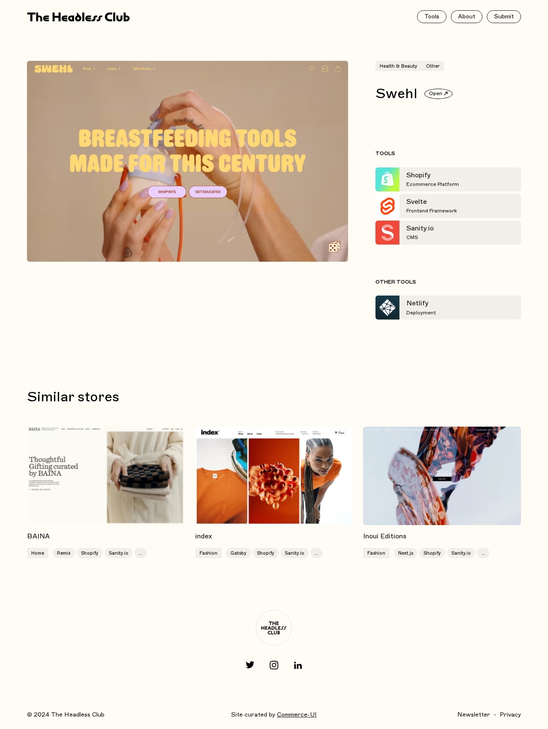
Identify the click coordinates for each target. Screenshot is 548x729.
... (141, 553)
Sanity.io (118, 553)
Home (37, 553)
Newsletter (473, 714)
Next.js (405, 553)
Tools (431, 16)
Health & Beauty (398, 66)
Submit (504, 16)
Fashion (208, 553)
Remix (64, 553)
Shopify (89, 553)
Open (435, 93)
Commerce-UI (297, 714)
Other (433, 66)
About (466, 16)
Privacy (510, 714)
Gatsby (238, 553)
